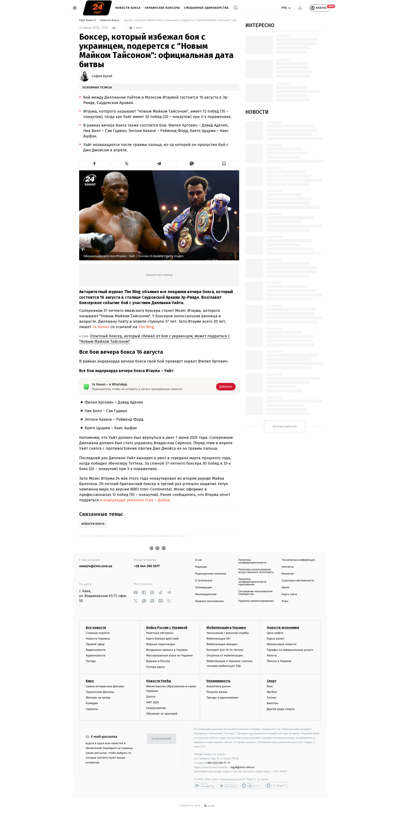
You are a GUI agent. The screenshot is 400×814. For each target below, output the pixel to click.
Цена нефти (275, 633)
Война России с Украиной (166, 628)
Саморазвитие (156, 708)
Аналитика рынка (218, 686)
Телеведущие (203, 587)
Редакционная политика (210, 573)
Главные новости (98, 633)
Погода (91, 661)
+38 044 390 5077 (147, 566)
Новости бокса (128, 8)
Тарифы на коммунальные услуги (290, 650)
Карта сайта (289, 594)
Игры (285, 601)
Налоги (272, 655)
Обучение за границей (161, 713)
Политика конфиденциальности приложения (252, 582)
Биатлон (272, 703)
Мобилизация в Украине (226, 628)
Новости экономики (283, 628)
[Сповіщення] (300, 8)
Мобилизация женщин (222, 644)
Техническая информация (298, 560)
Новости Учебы (158, 681)
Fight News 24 (88, 20)
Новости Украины (98, 638)
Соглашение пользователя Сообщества (255, 593)
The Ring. (146, 326)
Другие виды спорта (281, 709)
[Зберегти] (224, 163)
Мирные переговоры (160, 644)
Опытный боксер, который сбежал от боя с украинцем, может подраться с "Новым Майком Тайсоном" (154, 339)
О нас (198, 560)
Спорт (271, 681)
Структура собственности (298, 580)
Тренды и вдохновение (222, 697)
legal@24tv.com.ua (242, 767)
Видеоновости (96, 650)
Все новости (96, 628)
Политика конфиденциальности (252, 561)
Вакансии (288, 573)
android (205, 785)
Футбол (272, 692)
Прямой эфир (95, 644)
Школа (150, 696)
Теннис (272, 697)
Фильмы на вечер (98, 697)
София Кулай (102, 76)
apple (228, 785)
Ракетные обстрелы (159, 633)
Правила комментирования (256, 601)
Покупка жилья (216, 692)
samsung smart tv (276, 785)
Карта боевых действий (162, 638)
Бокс (270, 686)
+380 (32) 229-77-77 (218, 762)
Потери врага (155, 667)
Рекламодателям (205, 594)
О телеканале (203, 580)
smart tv (251, 785)
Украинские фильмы (100, 692)
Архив (285, 587)
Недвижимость (218, 681)
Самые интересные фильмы (105, 686)
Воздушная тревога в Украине (167, 650)
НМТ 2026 (152, 702)
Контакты (288, 567)
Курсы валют (276, 638)
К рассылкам (161, 738)
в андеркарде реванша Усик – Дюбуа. (135, 500)
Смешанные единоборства (206, 8)
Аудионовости (95, 655)
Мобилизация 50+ (218, 638)
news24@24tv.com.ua (95, 566)
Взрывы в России (158, 661)
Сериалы (92, 709)
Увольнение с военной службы (227, 633)
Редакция (201, 567)
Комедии (92, 703)
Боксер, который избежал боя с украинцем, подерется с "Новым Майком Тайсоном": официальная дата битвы (181, 20)
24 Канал (100, 326)
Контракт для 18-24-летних (224, 650)
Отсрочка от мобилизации (224, 655)
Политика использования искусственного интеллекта (256, 571)
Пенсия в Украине (279, 661)
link (135, 592)
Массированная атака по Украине (169, 655)
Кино (90, 681)
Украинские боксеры (162, 8)
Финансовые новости (281, 644)
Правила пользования (209, 601)
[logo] (97, 8)
